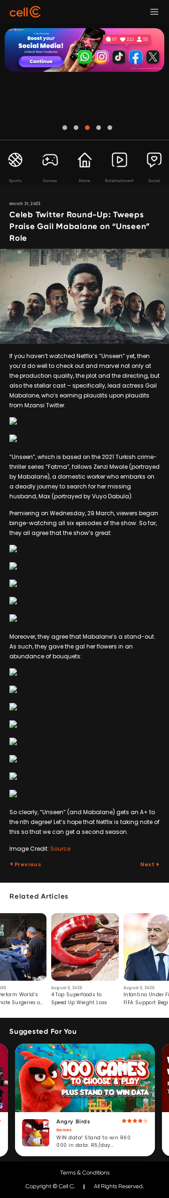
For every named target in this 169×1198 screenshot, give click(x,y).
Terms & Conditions (84, 1172)
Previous (27, 864)
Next (148, 864)
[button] (64, 127)
